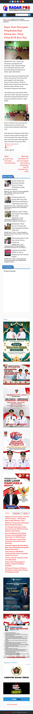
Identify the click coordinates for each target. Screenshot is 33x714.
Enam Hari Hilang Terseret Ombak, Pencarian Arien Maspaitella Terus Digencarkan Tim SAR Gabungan (15, 535)
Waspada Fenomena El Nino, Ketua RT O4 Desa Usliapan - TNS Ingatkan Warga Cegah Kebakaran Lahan (17, 518)
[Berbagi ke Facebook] (11, 150)
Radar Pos (8, 712)
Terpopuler (16, 513)
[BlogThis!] (7, 150)
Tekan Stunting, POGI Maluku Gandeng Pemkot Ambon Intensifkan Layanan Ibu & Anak (16, 553)
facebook (10, 1)
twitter (13, 1)
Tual (7, 147)
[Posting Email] (13, 149)
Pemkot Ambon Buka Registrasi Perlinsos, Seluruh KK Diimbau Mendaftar (15, 563)
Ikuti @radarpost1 (12, 704)
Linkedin (18, 1)
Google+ (15, 1)
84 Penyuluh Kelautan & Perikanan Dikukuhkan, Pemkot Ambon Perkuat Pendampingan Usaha (16, 570)
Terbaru (7, 513)
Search (29, 15)
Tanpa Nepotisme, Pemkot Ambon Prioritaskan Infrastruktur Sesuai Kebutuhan (15, 541)
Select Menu (4, 15)
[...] (13, 194)
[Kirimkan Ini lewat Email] (6, 150)
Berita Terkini (9, 145)
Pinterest (20, 1)
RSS (23, 1)
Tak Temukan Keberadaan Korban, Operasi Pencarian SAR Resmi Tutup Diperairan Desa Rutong (16, 529)
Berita (25, 513)
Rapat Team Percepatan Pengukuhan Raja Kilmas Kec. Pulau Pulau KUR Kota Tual (16, 32)
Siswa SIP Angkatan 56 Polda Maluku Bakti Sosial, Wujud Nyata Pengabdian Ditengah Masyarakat (17, 547)
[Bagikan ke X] (9, 150)
